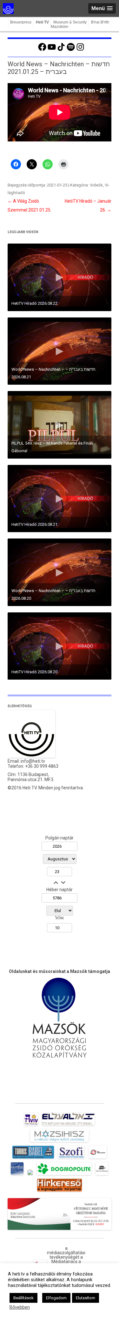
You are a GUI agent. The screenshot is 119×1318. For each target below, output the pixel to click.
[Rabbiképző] (30, 1175)
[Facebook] (42, 50)
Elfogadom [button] (56, 1297)
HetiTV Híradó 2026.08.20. (34, 671)
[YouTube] (51, 50)
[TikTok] (61, 50)
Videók (96, 185)
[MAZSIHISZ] (59, 1142)
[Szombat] (17, 1175)
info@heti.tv (33, 761)
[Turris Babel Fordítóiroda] (33, 1158)
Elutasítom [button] (85, 1297)
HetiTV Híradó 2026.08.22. (34, 303)
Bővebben (20, 1307)
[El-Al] (68, 1125)
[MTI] (97, 1158)
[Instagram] (80, 50)
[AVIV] (31, 1125)
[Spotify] (71, 50)
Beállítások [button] (23, 1297)
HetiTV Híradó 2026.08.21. (34, 524)
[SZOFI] (71, 1158)
